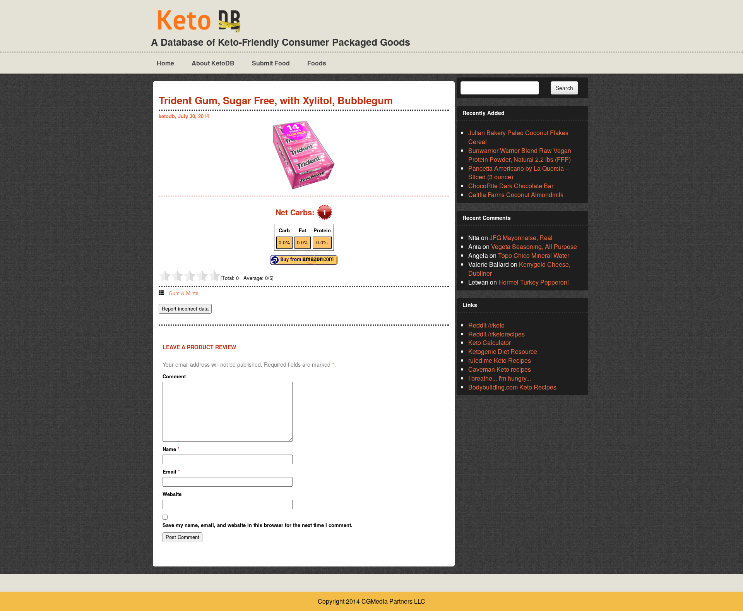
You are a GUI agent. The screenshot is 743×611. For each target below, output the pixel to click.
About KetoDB (213, 62)
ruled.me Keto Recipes (499, 360)
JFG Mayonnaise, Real (521, 237)
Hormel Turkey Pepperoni (533, 282)
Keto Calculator (489, 342)
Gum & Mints (184, 293)
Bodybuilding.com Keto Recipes (512, 387)
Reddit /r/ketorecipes (496, 334)
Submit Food (271, 62)
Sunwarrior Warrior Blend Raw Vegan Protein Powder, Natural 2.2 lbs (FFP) (519, 155)
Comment (174, 376)
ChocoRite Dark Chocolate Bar (510, 185)
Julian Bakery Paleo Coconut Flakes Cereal (518, 137)
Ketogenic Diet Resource (502, 351)
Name (171, 449)
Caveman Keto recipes (499, 369)
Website (172, 494)
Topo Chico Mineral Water (533, 255)
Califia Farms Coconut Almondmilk (515, 194)
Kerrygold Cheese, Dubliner (519, 269)
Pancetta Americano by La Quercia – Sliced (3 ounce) (518, 173)
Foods (316, 62)
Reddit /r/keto (486, 325)
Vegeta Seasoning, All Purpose (534, 246)
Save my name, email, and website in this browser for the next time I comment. (258, 525)
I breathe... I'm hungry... (499, 378)
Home (165, 62)
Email (171, 471)
